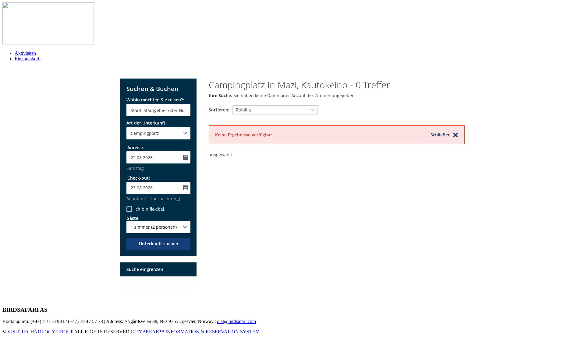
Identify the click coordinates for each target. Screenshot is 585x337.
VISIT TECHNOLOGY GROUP (40, 331)
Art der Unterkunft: (146, 123)
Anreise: (135, 147)
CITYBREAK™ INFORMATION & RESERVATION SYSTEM (195, 331)
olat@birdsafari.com (236, 321)
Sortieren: (219, 110)
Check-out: (138, 178)
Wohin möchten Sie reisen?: (155, 100)
